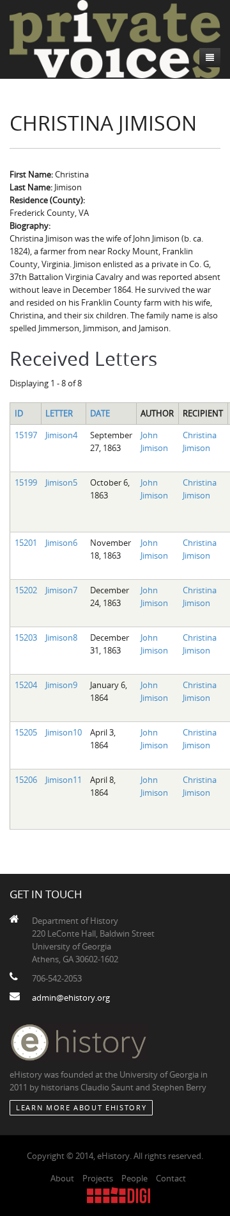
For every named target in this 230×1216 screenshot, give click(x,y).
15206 (26, 779)
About (62, 1178)
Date (100, 413)
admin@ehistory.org (71, 997)
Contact (171, 1178)
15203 (26, 637)
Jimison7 (61, 590)
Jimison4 (61, 435)
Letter (59, 413)
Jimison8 (61, 637)
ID (19, 413)
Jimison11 (63, 779)
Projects (97, 1178)
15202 (26, 590)
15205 (26, 732)
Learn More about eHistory (81, 1107)
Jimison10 (63, 732)
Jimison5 (61, 482)
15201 (26, 542)
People (134, 1178)
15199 (26, 482)
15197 (26, 435)
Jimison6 (61, 542)
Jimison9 (61, 685)
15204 (26, 685)
